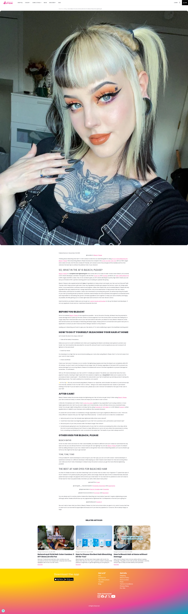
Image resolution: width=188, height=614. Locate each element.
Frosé (98, 482)
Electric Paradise (95, 489)
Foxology (105, 276)
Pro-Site (122, 588)
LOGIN (175, 2)
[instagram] (99, 596)
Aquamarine (111, 486)
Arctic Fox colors (88, 403)
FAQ (99, 575)
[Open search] (179, 2)
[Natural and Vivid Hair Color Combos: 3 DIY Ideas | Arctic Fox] (56, 538)
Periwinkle (98, 407)
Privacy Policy (124, 586)
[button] (3, 610)
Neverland (102, 486)
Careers (101, 582)
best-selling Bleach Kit (122, 276)
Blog (99, 584)
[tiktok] (106, 596)
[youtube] (113, 596)
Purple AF (122, 407)
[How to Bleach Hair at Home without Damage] (132, 538)
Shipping (123, 575)
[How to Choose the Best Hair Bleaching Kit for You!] (94, 538)
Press (121, 582)
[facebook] (102, 596)
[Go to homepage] (8, 2)
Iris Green (97, 493)
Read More (40, 564)
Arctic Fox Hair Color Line (109, 261)
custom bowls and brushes (98, 301)
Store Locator (124, 580)
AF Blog (65, 8)
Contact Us (102, 578)
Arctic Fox (61, 8)
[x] (109, 596)
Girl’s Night (106, 407)
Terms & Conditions (126, 584)
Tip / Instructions (103, 580)
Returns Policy (124, 578)
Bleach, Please (98, 255)
